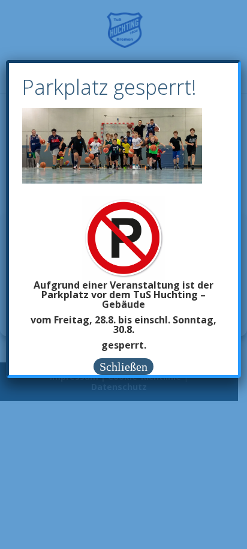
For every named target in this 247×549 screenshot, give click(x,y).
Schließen (123, 366)
